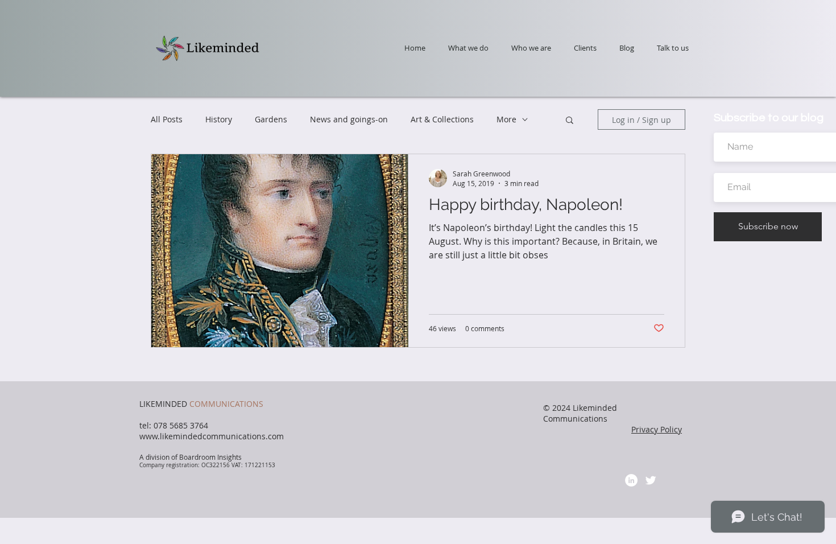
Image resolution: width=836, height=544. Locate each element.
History (218, 119)
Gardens (271, 119)
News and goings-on (349, 119)
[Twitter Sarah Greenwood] (650, 480)
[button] (569, 121)
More (506, 119)
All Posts (167, 119)
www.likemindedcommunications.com (211, 436)
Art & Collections (442, 119)
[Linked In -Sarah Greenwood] (631, 480)
